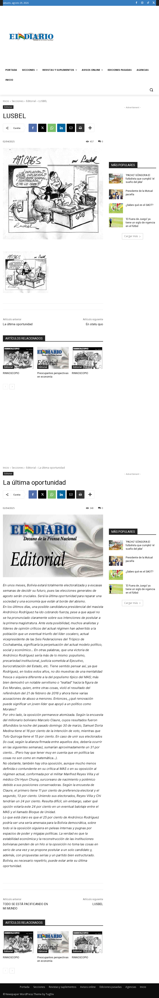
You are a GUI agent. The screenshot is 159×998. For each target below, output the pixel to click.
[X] (153, 3)
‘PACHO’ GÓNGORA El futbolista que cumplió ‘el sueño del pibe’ (140, 179)
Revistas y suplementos (62, 987)
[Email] (71, 128)
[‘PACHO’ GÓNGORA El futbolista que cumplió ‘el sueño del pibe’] (116, 179)
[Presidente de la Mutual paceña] (116, 194)
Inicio (6, 101)
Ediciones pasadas (111, 987)
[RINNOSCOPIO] (18, 358)
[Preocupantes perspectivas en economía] (53, 358)
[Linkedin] (61, 128)
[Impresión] (80, 128)
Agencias (130, 987)
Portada (24, 987)
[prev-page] (5, 386)
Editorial (31, 101)
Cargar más (131, 236)
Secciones (17, 101)
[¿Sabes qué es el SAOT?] (116, 208)
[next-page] (12, 386)
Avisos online (88, 987)
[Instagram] (142, 3)
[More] (90, 128)
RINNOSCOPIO (11, 373)
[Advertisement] (107, 37)
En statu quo (94, 324)
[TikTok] (148, 3)
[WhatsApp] (52, 128)
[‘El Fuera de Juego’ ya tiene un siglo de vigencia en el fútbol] (116, 222)
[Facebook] (136, 3)
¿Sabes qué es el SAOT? (139, 205)
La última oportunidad (18, 324)
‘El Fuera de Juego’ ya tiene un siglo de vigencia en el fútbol (140, 223)
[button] (151, 90)
